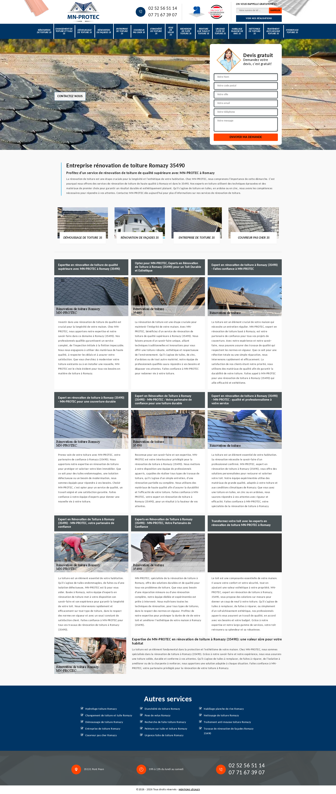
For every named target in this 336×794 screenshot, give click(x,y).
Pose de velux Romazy (158, 715)
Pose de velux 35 (171, 31)
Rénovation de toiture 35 (44, 31)
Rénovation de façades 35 (104, 31)
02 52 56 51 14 (162, 8)
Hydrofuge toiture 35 (292, 31)
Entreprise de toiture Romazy (102, 728)
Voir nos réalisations (259, 18)
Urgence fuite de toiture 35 (220, 31)
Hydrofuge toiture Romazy (101, 709)
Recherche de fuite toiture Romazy (165, 722)
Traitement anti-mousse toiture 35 (273, 31)
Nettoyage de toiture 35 (254, 31)
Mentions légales (189, 790)
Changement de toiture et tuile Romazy (108, 715)
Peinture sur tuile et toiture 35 (203, 31)
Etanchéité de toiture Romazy (162, 709)
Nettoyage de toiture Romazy (221, 715)
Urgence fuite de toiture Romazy (164, 735)
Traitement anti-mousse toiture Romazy (227, 722)
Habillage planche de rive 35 (237, 31)
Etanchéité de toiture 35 (156, 31)
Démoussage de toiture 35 (84, 31)
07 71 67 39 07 (162, 15)
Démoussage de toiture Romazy (104, 722)
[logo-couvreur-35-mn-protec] (83, 12)
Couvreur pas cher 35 (139, 31)
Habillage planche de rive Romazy (224, 709)
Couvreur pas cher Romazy (101, 735)
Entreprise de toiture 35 (122, 31)
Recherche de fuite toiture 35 (186, 31)
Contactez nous (70, 96)
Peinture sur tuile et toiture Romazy (166, 728)
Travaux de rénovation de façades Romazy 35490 (229, 731)
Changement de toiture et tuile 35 (63, 31)
